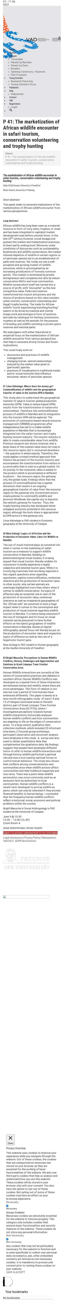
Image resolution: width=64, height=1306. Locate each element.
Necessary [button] (12, 1202)
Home (8, 153)
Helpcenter (17, 94)
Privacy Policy (32, 837)
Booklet (15, 68)
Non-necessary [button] (15, 1235)
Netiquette (48, 837)
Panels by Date (19, 65)
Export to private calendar (18, 832)
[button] (11, 112)
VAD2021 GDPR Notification (19, 840)
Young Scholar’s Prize (23, 84)
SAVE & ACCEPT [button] (15, 1272)
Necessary (11, 1208)
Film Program (19, 74)
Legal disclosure (13, 837)
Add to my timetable (45, 832)
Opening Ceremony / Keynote (28, 71)
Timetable (17, 59)
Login (14, 107)
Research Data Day (22, 81)
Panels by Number (21, 62)
